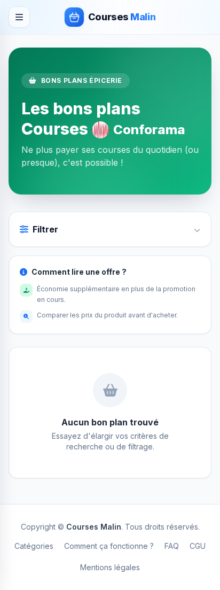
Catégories (33, 545)
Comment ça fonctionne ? (109, 545)
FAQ (171, 545)
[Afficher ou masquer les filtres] (197, 229)
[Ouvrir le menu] (19, 17)
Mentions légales (110, 567)
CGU (198, 545)
